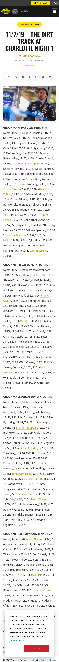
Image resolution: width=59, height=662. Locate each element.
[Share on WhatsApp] (36, 77)
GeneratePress (48, 660)
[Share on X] (16, 77)
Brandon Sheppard (28, 163)
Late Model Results (29, 24)
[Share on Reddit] (29, 77)
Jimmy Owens (34, 539)
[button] (55, 3)
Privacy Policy (17, 640)
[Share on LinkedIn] (22, 77)
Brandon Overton (16, 235)
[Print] (50, 77)
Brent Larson (35, 479)
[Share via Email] (43, 77)
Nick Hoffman (43, 590)
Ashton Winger (38, 251)
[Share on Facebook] (9, 77)
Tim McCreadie (12, 189)
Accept (36, 648)
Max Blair (25, 321)
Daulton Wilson (21, 474)
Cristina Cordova (29, 56)
